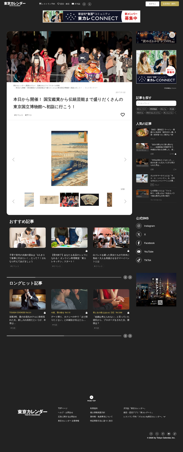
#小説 (172, 109)
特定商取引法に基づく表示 (101, 421)
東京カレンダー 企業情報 (68, 421)
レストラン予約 (48, 4)
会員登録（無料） (170, 4)
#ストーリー (141, 109)
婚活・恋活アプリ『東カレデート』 (139, 412)
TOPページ (62, 408)
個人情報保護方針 (97, 412)
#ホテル (140, 112)
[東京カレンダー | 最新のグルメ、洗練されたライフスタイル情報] (21, 4)
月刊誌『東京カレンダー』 (135, 408)
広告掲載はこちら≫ (170, 88)
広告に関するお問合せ (67, 416)
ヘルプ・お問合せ (65, 412)
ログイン (152, 4)
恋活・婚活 (64, 4)
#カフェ (163, 109)
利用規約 (94, 408)
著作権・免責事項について (101, 416)
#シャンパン (168, 112)
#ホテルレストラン (153, 112)
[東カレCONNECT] (91, 16)
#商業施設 (153, 109)
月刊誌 (77, 4)
